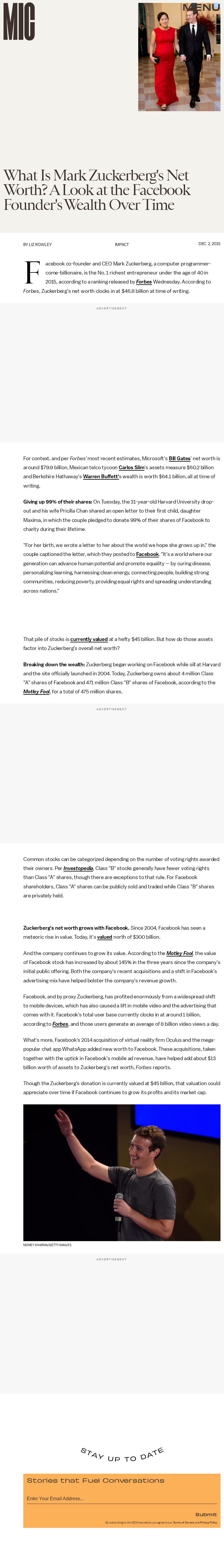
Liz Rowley (40, 244)
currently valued (89, 639)
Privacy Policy (208, 1522)
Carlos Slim (131, 467)
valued (104, 937)
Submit (206, 1514)
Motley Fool (36, 691)
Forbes (144, 281)
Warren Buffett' (101, 476)
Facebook (147, 554)
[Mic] (19, 21)
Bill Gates (179, 458)
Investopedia (78, 868)
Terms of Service (184, 1522)
